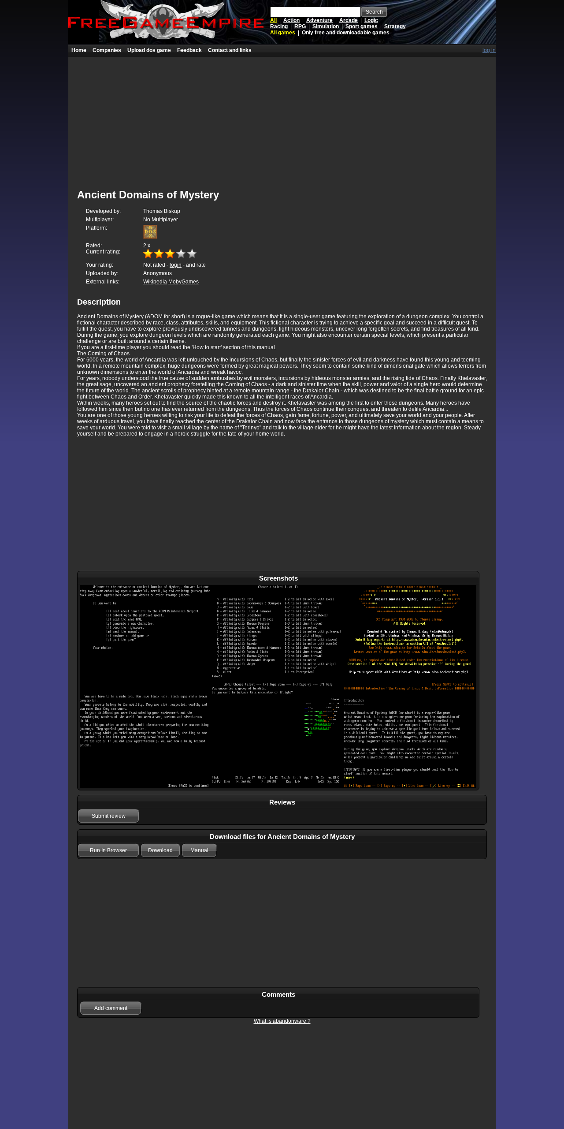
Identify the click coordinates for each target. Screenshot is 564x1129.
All (273, 20)
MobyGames (183, 282)
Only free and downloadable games (346, 33)
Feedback (189, 50)
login (176, 265)
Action (291, 20)
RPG (300, 26)
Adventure (319, 20)
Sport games (361, 26)
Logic (371, 20)
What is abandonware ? (282, 1021)
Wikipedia (155, 282)
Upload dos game (149, 50)
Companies (107, 50)
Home (78, 50)
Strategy (395, 26)
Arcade (348, 20)
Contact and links (230, 50)
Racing (279, 26)
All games (282, 33)
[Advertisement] (282, 118)
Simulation (325, 26)
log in (489, 50)
